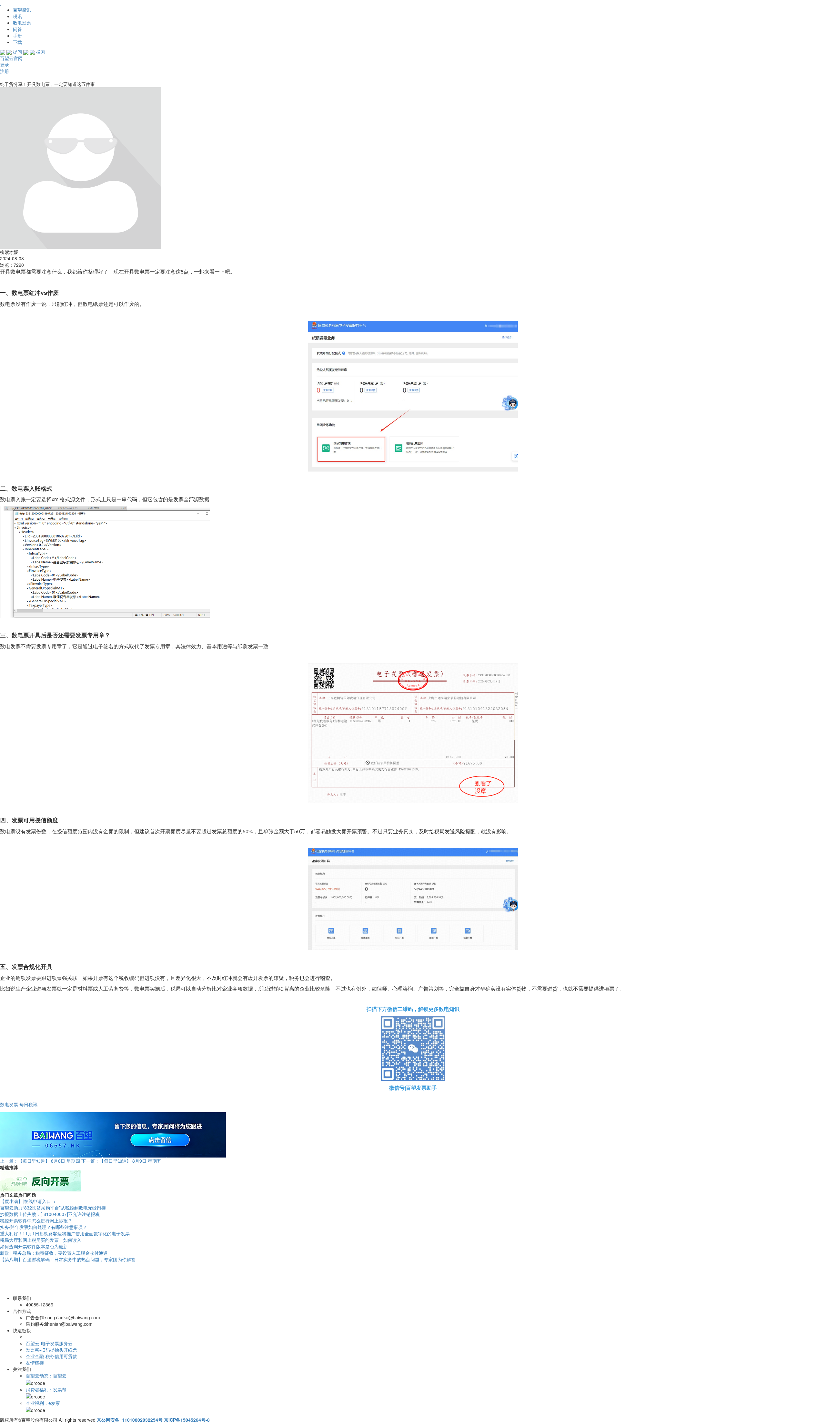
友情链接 (35, 1362)
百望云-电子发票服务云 (49, 1343)
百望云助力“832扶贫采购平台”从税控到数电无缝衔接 (53, 1207)
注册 (4, 71)
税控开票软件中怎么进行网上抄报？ (36, 1220)
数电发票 (22, 22)
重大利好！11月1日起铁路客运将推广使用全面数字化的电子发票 (65, 1233)
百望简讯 (22, 9)
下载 (17, 42)
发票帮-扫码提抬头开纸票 (51, 1349)
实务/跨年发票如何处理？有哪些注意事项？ (43, 1227)
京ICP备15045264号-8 (187, 1420)
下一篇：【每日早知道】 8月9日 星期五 (121, 1161)
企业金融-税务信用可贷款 (51, 1356)
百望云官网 (11, 58)
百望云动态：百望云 (46, 1375)
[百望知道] (32, 3)
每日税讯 (28, 1104)
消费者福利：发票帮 (46, 1389)
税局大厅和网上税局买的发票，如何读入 (40, 1240)
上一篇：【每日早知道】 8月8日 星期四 (40, 1161)
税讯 (17, 16)
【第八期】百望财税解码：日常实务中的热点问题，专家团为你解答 (68, 1259)
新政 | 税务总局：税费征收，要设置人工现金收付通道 (54, 1253)
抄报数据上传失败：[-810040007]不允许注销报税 (50, 1214)
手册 (17, 35)
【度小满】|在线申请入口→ (27, 1201)
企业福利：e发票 (43, 1403)
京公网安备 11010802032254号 (130, 1420)
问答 (17, 29)
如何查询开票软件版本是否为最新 (34, 1246)
